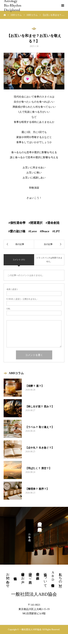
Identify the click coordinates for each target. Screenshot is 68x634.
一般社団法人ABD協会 (34, 594)
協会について (45, 578)
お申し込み (29, 535)
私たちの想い (60, 578)
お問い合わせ (8, 578)
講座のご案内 (30, 574)
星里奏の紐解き (38, 574)
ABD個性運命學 (53, 576)
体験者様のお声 (23, 574)
